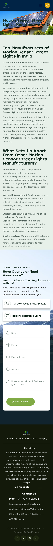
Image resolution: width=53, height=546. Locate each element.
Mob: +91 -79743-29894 (24, 498)
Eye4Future (33, 532)
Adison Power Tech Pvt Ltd (30, 528)
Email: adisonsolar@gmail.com (24, 503)
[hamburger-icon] (40, 488)
